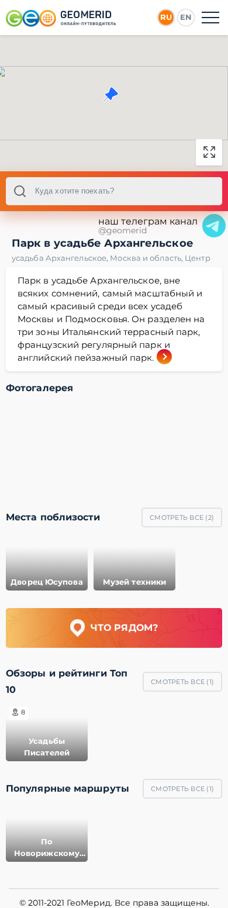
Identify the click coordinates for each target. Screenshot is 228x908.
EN (186, 17)
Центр (197, 258)
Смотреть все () (182, 517)
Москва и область (147, 258)
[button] (111, 94)
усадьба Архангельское (61, 258)
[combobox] (114, 191)
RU (166, 17)
